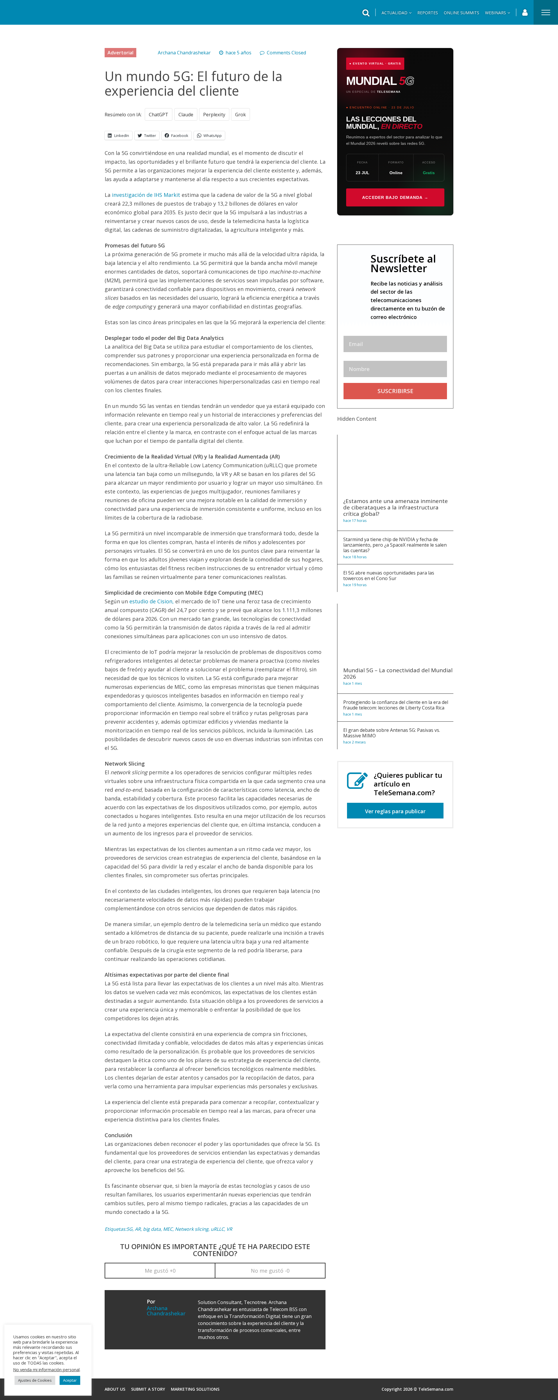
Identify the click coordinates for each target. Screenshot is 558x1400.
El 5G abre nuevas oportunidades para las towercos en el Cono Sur (388, 576)
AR (138, 1229)
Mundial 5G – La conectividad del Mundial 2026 (398, 673)
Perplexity (214, 114)
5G (129, 1229)
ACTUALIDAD (394, 12)
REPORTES (427, 12)
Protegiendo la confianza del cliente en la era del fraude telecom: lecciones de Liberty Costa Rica (395, 705)
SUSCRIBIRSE (395, 391)
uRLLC (217, 1229)
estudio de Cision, (152, 601)
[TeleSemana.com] (42, 16)
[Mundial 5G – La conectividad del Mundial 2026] (395, 659)
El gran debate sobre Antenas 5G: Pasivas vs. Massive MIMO (391, 733)
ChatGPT (158, 114)
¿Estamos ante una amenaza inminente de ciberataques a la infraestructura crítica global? (395, 507)
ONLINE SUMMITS (461, 12)
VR (229, 1229)
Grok (240, 114)
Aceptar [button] (70, 1380)
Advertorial (120, 52)
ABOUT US (115, 1389)
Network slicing (191, 1229)
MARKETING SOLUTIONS (195, 1389)
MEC (168, 1229)
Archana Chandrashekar (184, 52)
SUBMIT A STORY (148, 1389)
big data (152, 1229)
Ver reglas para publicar (395, 811)
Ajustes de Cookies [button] (35, 1380)
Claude (185, 114)
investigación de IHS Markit (146, 194)
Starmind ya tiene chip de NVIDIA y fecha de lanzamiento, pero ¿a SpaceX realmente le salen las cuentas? (395, 545)
